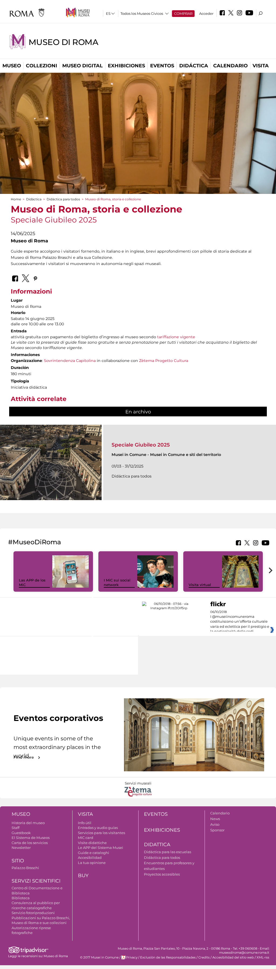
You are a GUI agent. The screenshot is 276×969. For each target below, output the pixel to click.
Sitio (18, 860)
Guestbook (21, 833)
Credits (204, 957)
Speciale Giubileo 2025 (141, 445)
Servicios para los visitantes (101, 833)
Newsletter (21, 847)
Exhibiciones (126, 66)
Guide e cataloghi (93, 853)
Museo (11, 66)
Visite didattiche (92, 843)
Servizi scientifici (36, 881)
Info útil (84, 823)
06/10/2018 (239, 622)
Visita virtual (200, 585)
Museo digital (82, 66)
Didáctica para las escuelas (167, 852)
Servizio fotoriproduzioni (33, 913)
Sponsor (217, 830)
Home (16, 199)
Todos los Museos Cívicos (141, 13)
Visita (261, 66)
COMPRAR (183, 13)
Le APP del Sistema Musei (100, 847)
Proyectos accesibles (162, 874)
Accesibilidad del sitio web (233, 957)
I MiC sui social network (117, 582)
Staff (15, 827)
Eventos (162, 66)
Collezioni (41, 66)
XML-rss (263, 957)
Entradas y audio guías (98, 827)
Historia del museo (28, 823)
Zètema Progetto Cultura (163, 360)
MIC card (85, 837)
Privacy (131, 957)
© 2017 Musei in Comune (99, 957)
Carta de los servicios (30, 843)
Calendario (230, 66)
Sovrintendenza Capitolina (70, 360)
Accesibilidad (90, 857)
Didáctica (193, 66)
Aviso (214, 824)
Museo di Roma (63, 42)
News (215, 819)
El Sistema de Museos (31, 837)
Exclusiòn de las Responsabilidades (168, 957)
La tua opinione (92, 862)
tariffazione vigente (176, 336)
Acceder (206, 13)
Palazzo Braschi (25, 868)
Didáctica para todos (63, 199)
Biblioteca (21, 898)
